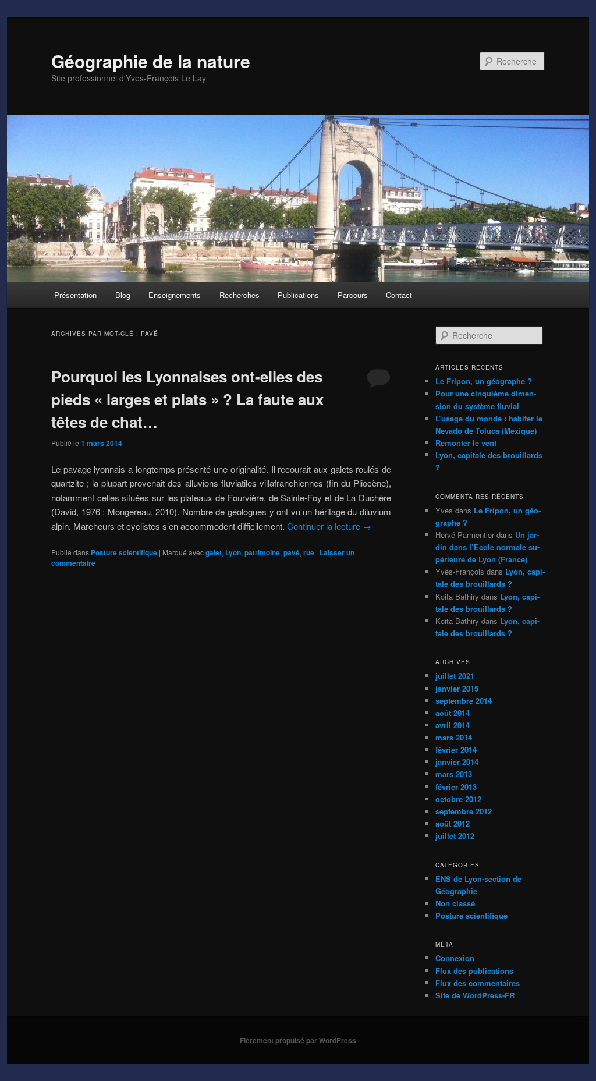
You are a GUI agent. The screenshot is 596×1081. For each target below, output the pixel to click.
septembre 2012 (463, 811)
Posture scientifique (124, 552)
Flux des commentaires (477, 982)
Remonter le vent (465, 442)
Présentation (75, 294)
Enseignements (174, 294)
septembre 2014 (463, 700)
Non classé (455, 903)
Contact (399, 294)
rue (308, 552)
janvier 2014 (456, 761)
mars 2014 (453, 737)
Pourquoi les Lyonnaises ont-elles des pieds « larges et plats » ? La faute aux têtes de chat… (187, 399)
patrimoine (262, 552)
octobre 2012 (458, 798)
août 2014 (452, 712)
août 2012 (452, 823)
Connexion (454, 957)
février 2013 (456, 786)
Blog (122, 294)
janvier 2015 (456, 688)
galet (213, 552)
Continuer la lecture (329, 526)
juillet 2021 (454, 675)
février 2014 (456, 749)
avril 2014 (452, 725)
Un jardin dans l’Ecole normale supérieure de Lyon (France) (487, 547)
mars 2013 (453, 773)
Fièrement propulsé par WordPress (298, 1040)
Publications (298, 294)
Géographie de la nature (150, 60)
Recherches (239, 294)
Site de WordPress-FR (475, 995)
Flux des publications (474, 970)
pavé (291, 552)
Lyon (233, 552)
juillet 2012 (454, 835)
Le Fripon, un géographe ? (483, 381)
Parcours (353, 294)
